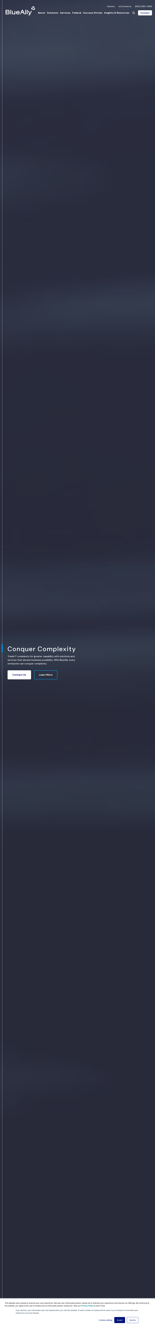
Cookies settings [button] (105, 1320)
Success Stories (92, 12)
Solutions (52, 12)
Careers (111, 6)
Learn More (46, 674)
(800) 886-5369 (143, 6)
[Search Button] (133, 13)
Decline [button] (132, 1320)
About (41, 12)
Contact (145, 12)
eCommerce (125, 6)
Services (65, 12)
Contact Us (19, 674)
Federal (76, 12)
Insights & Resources (116, 12)
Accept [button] (119, 1320)
